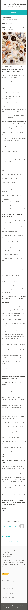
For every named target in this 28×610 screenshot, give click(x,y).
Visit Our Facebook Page (7, 593)
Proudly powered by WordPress (13, 605)
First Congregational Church (14, 4)
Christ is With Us (6, 536)
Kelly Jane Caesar (13, 19)
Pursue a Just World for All (8, 588)
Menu (15, 12)
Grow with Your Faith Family (8, 584)
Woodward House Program (8, 597)
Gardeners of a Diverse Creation (17, 541)
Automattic (18, 607)
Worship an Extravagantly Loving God (10, 581)
